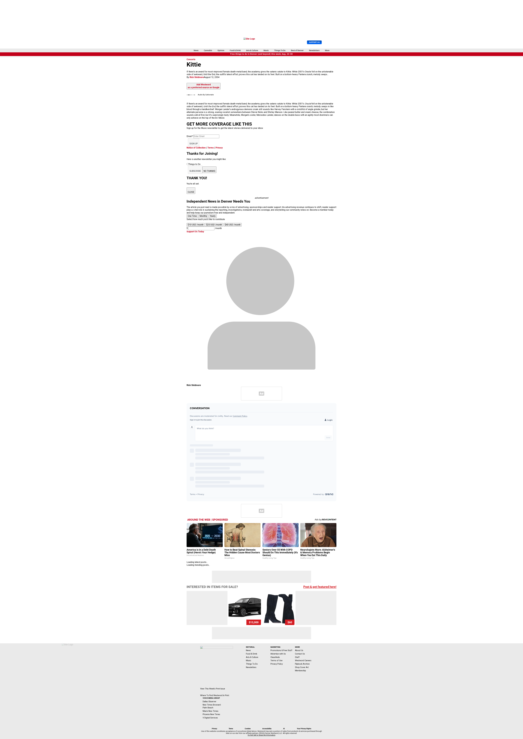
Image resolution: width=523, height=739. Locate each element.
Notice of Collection (196, 147)
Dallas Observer (209, 701)
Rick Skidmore (197, 77)
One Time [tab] (192, 216)
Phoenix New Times (211, 714)
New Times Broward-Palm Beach (212, 706)
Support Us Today (195, 231)
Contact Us (300, 654)
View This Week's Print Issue (212, 689)
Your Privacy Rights (304, 729)
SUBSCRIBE (195, 171)
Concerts (191, 59)
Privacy (219, 147)
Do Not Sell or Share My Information (261, 735)
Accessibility (266, 729)
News (196, 50)
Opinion (221, 50)
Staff (297, 657)
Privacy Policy (276, 664)
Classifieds (275, 657)
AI (284, 729)
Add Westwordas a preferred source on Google (203, 86)
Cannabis (208, 50)
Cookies (248, 729)
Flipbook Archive (302, 664)
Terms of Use (276, 660)
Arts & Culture (252, 50)
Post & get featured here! (319, 587)
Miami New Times (210, 711)
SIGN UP (193, 143)
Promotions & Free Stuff (281, 650)
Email (190, 136)
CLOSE (191, 192)
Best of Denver (297, 50)
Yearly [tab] (213, 216)
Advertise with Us (278, 654)
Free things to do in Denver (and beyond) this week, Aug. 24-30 (261, 54)
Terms (210, 147)
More (327, 50)
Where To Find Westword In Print (214, 695)
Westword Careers (303, 660)
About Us (299, 650)
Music (266, 50)
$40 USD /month (233, 224)
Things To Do (279, 50)
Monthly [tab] (203, 216)
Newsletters (314, 50)
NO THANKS (209, 171)
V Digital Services (210, 718)
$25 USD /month (214, 224)
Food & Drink (235, 50)
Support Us (314, 42)
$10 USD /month (195, 224)
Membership (300, 670)
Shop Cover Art (302, 667)
